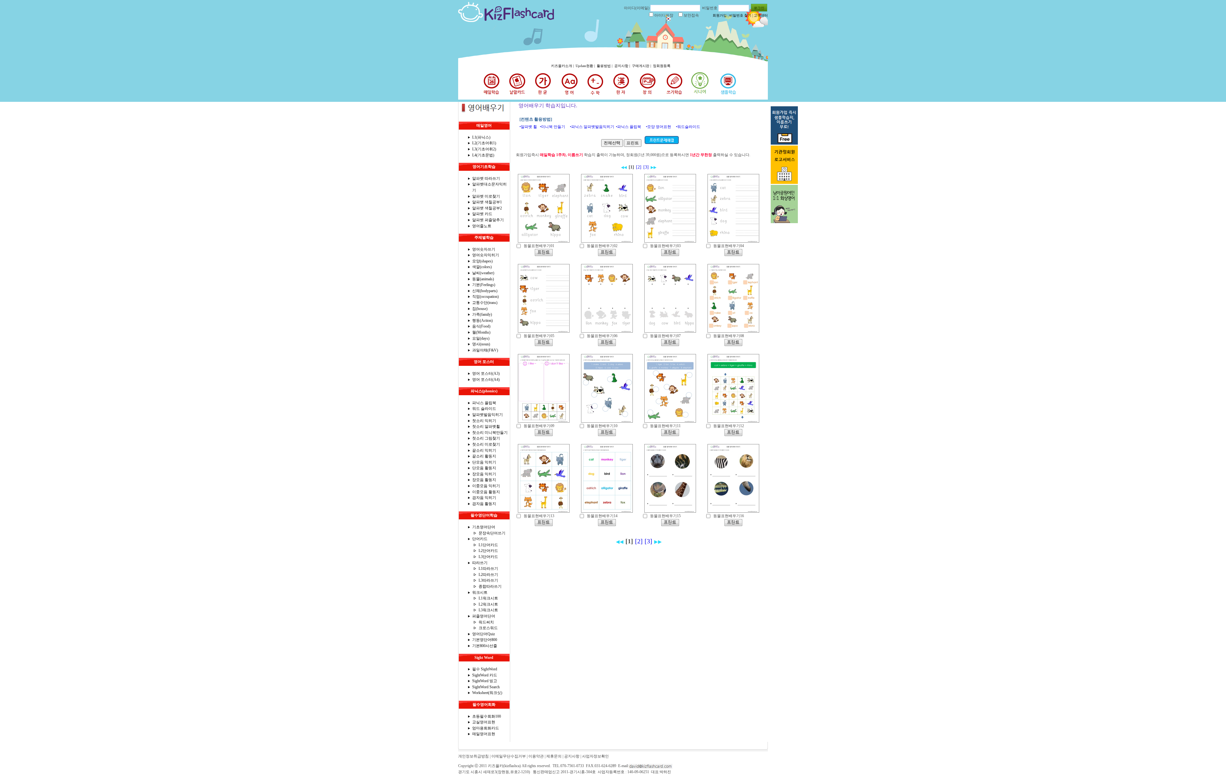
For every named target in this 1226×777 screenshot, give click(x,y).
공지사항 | (622, 66)
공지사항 (571, 756)
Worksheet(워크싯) (487, 692)
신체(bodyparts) (484, 291)
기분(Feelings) (483, 285)
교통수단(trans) (484, 302)
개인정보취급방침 (473, 756)
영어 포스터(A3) (486, 373)
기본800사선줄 (484, 646)
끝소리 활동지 (484, 456)
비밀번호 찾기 (740, 15)
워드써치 (486, 622)
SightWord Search (486, 687)
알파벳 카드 (482, 214)
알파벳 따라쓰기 (486, 178)
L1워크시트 (488, 598)
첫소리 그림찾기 (486, 438)
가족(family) (482, 314)
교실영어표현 (483, 722)
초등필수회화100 (486, 716)
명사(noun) (481, 344)
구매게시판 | (642, 66)
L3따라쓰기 (488, 580)
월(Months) (481, 332)
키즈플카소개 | (563, 66)
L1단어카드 (488, 545)
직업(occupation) (485, 296)
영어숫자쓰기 (483, 249)
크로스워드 (488, 628)
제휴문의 (554, 756)
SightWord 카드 (484, 675)
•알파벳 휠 (528, 126)
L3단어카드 (488, 556)
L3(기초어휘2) (484, 149)
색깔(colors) (482, 267)
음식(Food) (481, 326)
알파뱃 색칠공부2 (487, 208)
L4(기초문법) (483, 155)
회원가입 (720, 15)
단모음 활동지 (484, 468)
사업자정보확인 (595, 756)
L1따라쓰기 (488, 568)
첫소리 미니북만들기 (490, 432)
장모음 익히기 (484, 474)
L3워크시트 (488, 610)
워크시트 (480, 592)
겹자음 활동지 (484, 504)
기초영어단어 (483, 527)
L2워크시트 (488, 604)
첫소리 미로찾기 (486, 444)
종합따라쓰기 (490, 586)
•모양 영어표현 (658, 126)
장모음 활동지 (484, 480)
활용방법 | (605, 66)
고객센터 (761, 15)
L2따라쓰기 (488, 574)
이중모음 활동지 (486, 492)
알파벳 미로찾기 (486, 196)
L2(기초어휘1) (484, 143)
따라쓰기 (480, 563)
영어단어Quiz (483, 634)
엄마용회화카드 (485, 728)
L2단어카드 (488, 550)
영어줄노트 (481, 226)
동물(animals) (483, 279)
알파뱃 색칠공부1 (487, 202)
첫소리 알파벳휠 (486, 426)
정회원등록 (661, 66)
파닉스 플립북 (484, 403)
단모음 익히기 (484, 462)
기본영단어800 (484, 639)
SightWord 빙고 (484, 681)
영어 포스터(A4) (486, 379)
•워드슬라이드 (688, 126)
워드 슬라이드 (484, 408)
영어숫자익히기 (485, 255)
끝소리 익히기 (484, 450)
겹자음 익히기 (484, 497)
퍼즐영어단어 (483, 616)
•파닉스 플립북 (628, 126)
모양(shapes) (482, 261)
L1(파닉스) (481, 137)
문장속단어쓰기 (492, 533)
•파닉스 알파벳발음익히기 (592, 126)
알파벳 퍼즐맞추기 (488, 220)
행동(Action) (482, 320)
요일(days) (480, 338)
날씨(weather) (483, 273)
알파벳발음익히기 (487, 414)
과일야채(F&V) (485, 350)
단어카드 (480, 539)
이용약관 (536, 756)
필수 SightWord (484, 669)
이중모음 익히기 (486, 486)
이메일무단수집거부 (508, 756)
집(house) (480, 308)
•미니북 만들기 (552, 126)
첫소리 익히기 (484, 421)
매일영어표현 (483, 734)
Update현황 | (586, 66)
